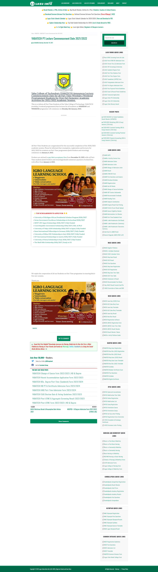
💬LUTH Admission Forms (109, 463)
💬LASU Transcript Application (111, 95)
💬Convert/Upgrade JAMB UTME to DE (113, 235)
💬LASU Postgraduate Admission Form (113, 82)
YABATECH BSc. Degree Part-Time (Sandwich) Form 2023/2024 (57, 381)
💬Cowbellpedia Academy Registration (113, 491)
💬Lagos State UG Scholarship (110, 101)
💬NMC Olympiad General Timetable (112, 526)
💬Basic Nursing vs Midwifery (110, 453)
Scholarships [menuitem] (101, 3)
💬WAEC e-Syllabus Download (110, 251)
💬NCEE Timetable (107, 551)
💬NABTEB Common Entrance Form (112, 554)
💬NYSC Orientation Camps (110, 411)
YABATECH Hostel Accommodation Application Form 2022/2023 (57, 377)
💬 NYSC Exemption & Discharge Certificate (111, 421)
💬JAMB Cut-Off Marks (108, 186)
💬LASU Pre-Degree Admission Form (112, 85)
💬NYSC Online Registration (110, 398)
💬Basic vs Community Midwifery (111, 447)
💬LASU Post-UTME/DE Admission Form (113, 61)
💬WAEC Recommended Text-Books (112, 282)
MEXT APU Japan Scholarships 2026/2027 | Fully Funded (54, 223)
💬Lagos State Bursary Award (110, 104)
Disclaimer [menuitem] (110, 3)
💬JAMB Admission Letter (109, 164)
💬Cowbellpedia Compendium (110, 500)
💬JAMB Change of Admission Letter (112, 168)
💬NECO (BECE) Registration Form (112, 323)
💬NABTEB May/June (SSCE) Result (112, 357)
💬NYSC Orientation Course (110, 407)
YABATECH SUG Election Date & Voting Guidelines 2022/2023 (57, 394)
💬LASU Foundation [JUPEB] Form (111, 79)
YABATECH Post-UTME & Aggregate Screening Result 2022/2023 (58, 398)
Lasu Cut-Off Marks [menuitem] (89, 3)
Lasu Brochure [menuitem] (65, 3)
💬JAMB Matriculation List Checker (112, 214)
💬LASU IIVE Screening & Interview (112, 67)
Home (32, 33)
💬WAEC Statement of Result (110, 279)
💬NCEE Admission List (108, 548)
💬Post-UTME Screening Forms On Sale (113, 57)
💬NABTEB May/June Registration (111, 348)
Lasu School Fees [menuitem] (76, 3)
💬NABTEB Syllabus (108, 367)
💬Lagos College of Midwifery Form (112, 469)
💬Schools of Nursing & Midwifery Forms (113, 460)
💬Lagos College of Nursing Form (111, 466)
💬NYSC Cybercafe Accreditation (111, 392)
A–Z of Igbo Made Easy (63, 27)
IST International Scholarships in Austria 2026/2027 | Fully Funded (58, 237)
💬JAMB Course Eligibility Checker (112, 211)
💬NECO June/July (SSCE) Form (111, 301)
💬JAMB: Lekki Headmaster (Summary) (113, 223)
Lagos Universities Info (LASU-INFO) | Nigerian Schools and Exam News (55, 569)
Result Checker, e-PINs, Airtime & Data (55, 10)
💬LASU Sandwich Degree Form (111, 70)
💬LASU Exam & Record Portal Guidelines (114, 92)
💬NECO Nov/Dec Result (109, 317)
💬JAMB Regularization (108, 183)
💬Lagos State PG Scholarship (110, 98)
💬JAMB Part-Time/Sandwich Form (112, 217)
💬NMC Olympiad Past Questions (111, 516)
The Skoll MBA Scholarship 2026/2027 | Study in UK (53, 242)
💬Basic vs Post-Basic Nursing (111, 444)
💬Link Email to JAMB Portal (110, 232)
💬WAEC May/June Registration (111, 266)
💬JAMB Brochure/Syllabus (110, 180)
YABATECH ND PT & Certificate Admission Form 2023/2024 (56, 386)
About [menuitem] (117, 3)
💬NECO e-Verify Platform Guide (111, 335)
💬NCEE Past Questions (108, 545)
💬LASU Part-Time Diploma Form (111, 73)
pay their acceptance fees (57, 157)
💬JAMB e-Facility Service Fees (111, 158)
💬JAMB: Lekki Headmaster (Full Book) (113, 220)
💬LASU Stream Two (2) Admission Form (113, 64)
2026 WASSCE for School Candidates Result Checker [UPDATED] (112, 118)
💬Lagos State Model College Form (112, 557)
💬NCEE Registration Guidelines (111, 542)
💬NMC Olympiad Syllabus (109, 523)
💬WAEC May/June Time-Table (110, 273)
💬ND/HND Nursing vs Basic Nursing (112, 457)
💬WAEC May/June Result (109, 257)
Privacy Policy (125, 569)
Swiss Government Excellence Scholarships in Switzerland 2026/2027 (59, 220)
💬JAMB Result (106, 171)
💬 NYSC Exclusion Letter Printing (111, 425)
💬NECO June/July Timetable (110, 307)
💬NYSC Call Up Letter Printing (111, 414)
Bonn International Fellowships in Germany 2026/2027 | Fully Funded (59, 231)
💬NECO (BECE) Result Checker (111, 329)
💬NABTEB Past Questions (109, 373)
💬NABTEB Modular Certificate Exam (112, 370)
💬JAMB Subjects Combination (110, 202)
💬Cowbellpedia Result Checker (111, 485)
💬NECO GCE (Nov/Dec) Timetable (112, 310)
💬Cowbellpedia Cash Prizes (110, 488)
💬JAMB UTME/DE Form (109, 174)
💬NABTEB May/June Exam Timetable (112, 360)
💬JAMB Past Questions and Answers (112, 177)
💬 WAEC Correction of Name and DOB (113, 288)
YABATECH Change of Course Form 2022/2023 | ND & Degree (56, 373)
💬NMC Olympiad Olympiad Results (112, 519)
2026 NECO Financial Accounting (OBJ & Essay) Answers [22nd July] (113, 139)
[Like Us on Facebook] (33, 364)
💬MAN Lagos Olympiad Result (111, 529)
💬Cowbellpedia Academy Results (111, 494)
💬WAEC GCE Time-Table (109, 276)
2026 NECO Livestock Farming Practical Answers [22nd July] (113, 134)
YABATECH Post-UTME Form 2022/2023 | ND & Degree (54, 402)
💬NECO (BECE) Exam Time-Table (111, 326)
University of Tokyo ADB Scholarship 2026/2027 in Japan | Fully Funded (60, 229)
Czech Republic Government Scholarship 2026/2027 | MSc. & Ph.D (58, 226)
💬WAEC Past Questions (109, 263)
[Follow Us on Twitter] (33, 360)
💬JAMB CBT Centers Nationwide (111, 192)
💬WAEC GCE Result (108, 260)
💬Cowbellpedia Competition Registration (113, 482)
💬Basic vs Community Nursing (111, 450)
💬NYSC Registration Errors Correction (113, 417)
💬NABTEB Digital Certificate (110, 379)
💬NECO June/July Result (109, 313)
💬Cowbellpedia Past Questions (111, 497)
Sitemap (117, 569)
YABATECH (37, 33)
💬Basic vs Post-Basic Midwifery (111, 441)
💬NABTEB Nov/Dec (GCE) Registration (113, 351)
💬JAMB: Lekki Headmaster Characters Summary (113, 228)
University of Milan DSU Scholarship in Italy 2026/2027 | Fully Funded (59, 234)
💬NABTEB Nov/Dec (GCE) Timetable (112, 364)
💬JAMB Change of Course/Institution (112, 189)
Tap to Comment (63, 338)
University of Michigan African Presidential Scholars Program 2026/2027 (60, 217)
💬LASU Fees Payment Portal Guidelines (113, 88)
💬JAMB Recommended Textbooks (111, 195)
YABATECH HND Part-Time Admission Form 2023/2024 (54, 390)
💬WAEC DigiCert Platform (109, 248)
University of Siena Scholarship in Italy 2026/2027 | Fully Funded (57, 240)
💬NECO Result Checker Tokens (111, 332)
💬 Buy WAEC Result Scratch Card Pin (113, 285)
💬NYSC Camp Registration (110, 404)
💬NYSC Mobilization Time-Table (111, 395)
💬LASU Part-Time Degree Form (111, 76)
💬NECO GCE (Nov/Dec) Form (110, 304)
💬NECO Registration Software (111, 320)
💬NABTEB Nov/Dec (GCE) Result (111, 354)
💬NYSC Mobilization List (109, 401)
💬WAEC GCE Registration (109, 270)
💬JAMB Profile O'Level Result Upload (113, 208)
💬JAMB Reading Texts (108, 199)
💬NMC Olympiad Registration (110, 513)
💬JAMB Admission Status (109, 161)
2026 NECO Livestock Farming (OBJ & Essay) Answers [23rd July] (113, 128)
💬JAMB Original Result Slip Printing (112, 205)
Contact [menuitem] (124, 3)
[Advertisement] (63, 59)
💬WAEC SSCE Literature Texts (111, 254)
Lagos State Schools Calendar (56, 18)
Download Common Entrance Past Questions (58, 14)
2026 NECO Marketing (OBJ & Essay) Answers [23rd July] (112, 123)
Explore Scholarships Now (57, 23)
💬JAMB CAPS (106, 155)
